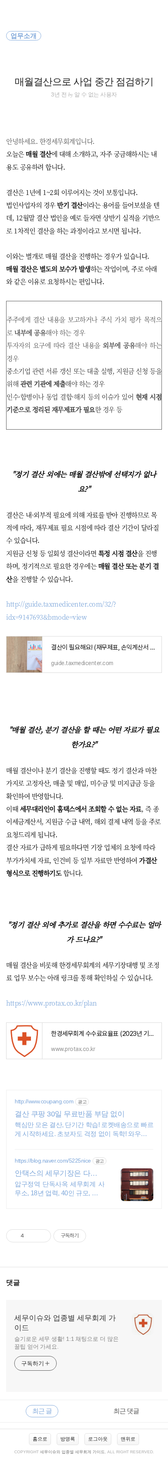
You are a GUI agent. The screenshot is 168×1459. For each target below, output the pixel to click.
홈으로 (40, 1439)
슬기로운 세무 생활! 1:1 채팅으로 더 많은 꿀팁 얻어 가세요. (66, 1343)
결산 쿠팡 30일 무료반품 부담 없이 (69, 1114)
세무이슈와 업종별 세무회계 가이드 (65, 1323)
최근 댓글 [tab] (126, 1410)
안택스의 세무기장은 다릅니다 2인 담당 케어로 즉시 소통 (59, 1173)
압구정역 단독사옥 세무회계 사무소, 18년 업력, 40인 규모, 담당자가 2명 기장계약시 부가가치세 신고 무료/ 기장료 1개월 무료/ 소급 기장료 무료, (59, 1189)
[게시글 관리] (42, 1236)
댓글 (13, 1282)
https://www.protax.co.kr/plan (51, 1003)
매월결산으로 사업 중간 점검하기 (84, 81)
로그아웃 (98, 1439)
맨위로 (128, 1439)
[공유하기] (32, 1236)
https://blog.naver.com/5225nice (53, 1160)
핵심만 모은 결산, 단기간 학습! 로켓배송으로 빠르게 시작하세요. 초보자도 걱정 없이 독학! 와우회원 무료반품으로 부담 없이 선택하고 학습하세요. (84, 1130)
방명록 (67, 1439)
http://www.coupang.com (44, 1101)
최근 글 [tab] (42, 1410)
